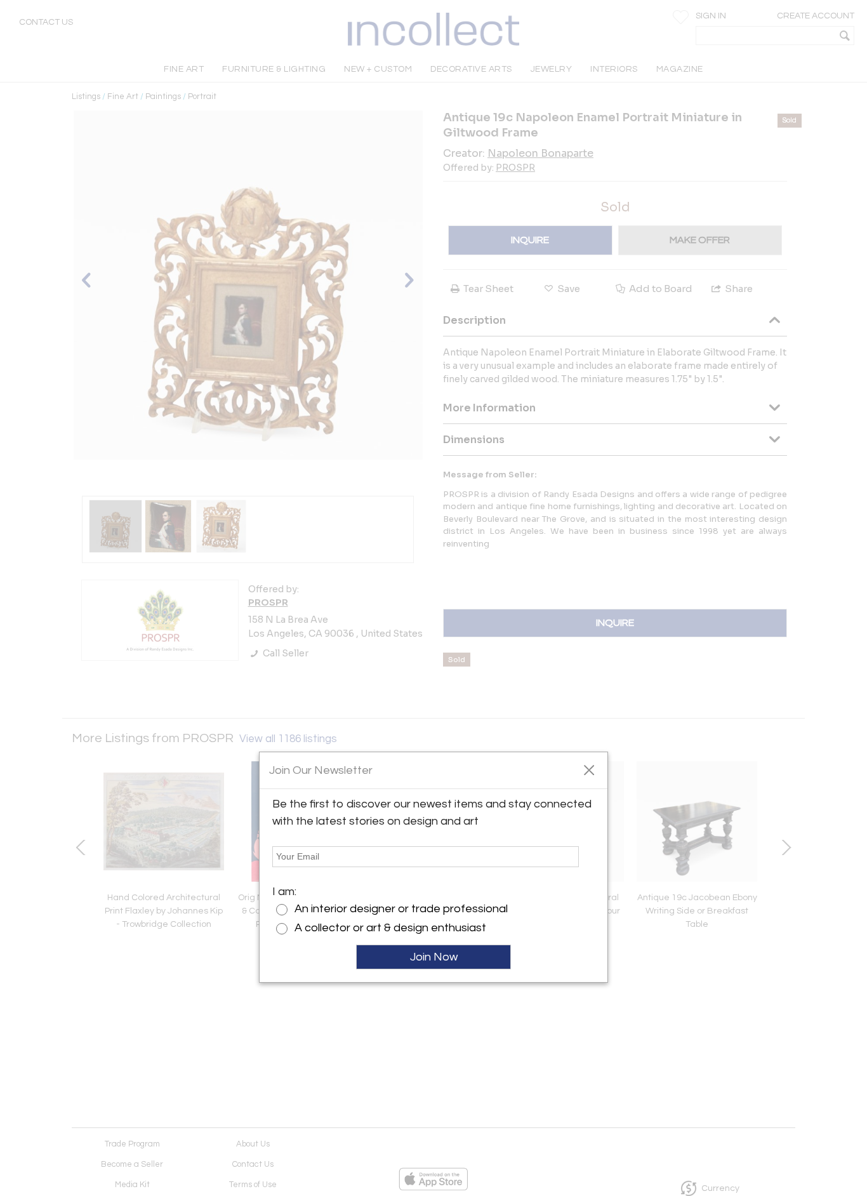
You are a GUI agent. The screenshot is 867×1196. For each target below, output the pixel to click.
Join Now (434, 957)
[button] (589, 769)
